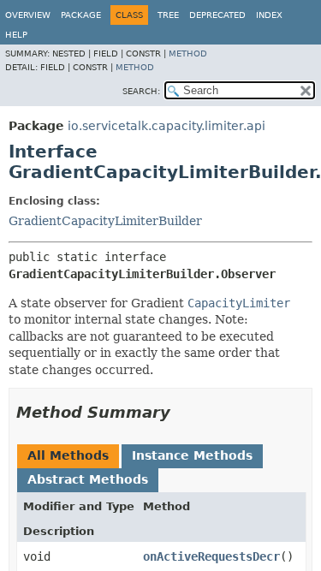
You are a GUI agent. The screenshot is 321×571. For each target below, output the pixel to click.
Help (16, 34)
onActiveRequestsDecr (211, 556)
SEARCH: (141, 91)
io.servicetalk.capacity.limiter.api (166, 126)
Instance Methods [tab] (192, 455)
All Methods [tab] (68, 455)
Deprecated (217, 15)
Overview (28, 15)
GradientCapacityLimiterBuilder (105, 221)
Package (81, 15)
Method (188, 53)
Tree (168, 15)
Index (269, 15)
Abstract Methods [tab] (87, 479)
